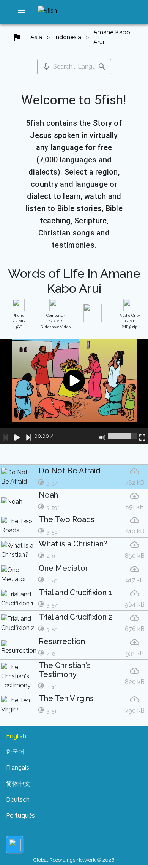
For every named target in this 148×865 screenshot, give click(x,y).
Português (20, 815)
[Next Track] (28, 436)
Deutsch (18, 799)
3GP (19, 321)
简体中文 (18, 783)
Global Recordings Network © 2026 (74, 860)
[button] (21, 12)
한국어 (15, 751)
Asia (36, 37)
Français (17, 767)
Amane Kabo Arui (111, 37)
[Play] (17, 436)
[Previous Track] (5, 436)
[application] (74, 391)
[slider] (122, 436)
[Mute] (102, 436)
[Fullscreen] (142, 436)
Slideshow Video (56, 321)
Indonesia (67, 37)
